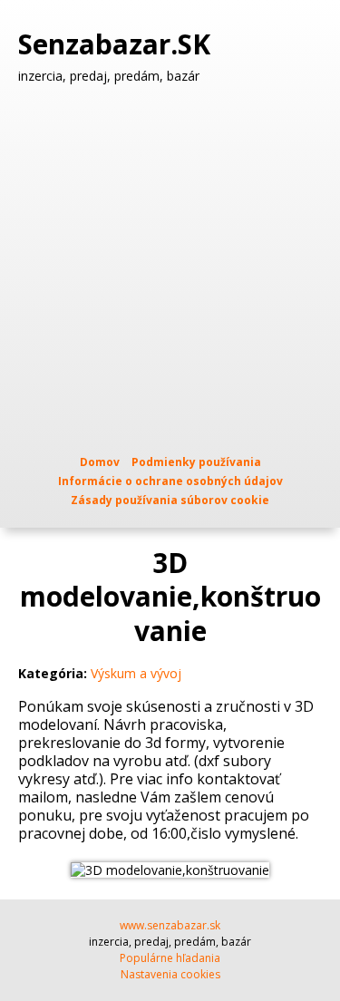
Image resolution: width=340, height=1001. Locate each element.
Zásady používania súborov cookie (170, 500)
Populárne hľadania (170, 958)
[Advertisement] (170, 269)
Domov (100, 462)
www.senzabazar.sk (170, 925)
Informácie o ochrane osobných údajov (170, 481)
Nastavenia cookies (170, 974)
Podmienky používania (196, 462)
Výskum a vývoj (136, 673)
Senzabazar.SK (118, 44)
